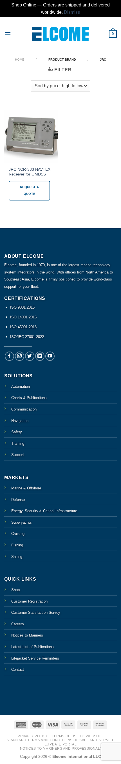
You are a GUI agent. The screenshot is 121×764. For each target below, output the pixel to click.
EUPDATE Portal (60, 744)
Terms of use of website (77, 736)
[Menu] (7, 34)
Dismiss (72, 12)
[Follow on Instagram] (19, 356)
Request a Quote (29, 190)
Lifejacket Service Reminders (35, 658)
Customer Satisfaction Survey (35, 612)
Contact (17, 669)
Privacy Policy (33, 736)
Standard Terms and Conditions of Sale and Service (60, 740)
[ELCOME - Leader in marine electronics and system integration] (60, 34)
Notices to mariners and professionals (61, 749)
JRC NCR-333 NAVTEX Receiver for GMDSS (29, 172)
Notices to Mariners (27, 635)
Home (19, 59)
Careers (17, 624)
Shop (15, 590)
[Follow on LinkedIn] (39, 356)
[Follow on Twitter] (29, 356)
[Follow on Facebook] (9, 356)
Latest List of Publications (32, 647)
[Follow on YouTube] (50, 356)
